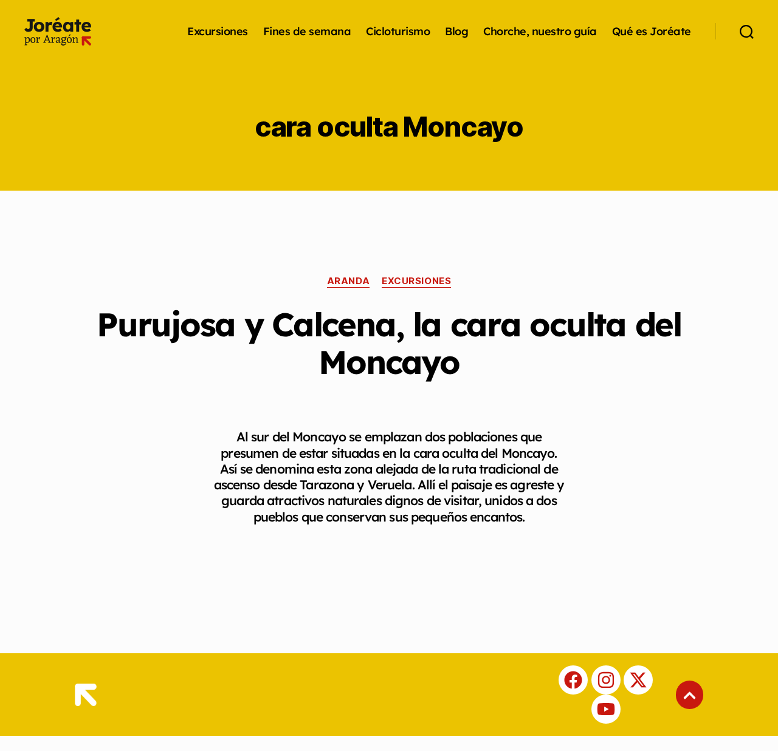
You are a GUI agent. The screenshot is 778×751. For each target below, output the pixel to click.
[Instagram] (606, 680)
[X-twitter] (638, 680)
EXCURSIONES (416, 281)
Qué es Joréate (651, 31)
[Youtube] (606, 709)
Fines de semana (307, 31)
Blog (456, 31)
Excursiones (217, 31)
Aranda (348, 281)
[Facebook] (573, 680)
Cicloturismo (398, 31)
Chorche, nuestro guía (540, 31)
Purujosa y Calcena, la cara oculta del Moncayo (389, 343)
